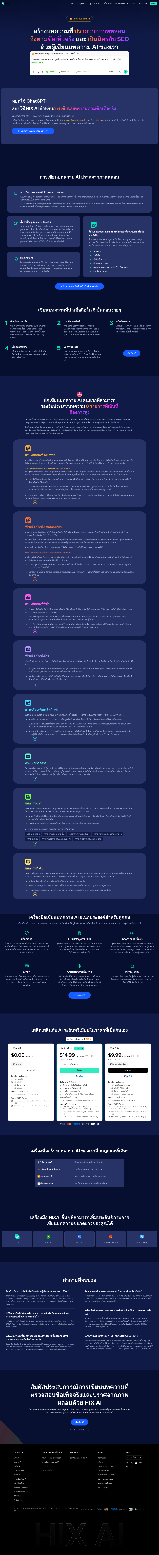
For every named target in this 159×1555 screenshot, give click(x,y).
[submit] (126, 72)
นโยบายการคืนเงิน (105, 1483)
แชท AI (17, 1458)
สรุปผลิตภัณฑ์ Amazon (40, 455)
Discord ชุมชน (103, 1487)
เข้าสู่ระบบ (143, 3)
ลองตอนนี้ (31, 1070)
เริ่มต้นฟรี (131, 353)
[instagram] (127, 1467)
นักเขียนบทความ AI (21, 1487)
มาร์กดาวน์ (65, 72)
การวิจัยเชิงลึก (19, 1470)
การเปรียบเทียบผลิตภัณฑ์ (41, 709)
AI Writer (48, 1242)
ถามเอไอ (17, 1496)
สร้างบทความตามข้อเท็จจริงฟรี (33, 131)
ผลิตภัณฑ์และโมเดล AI (78, 1458)
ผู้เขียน (100, 1462)
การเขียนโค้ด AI (20, 1479)
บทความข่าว (33, 803)
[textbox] (79, 63)
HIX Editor (79, 1242)
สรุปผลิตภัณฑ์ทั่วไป (37, 604)
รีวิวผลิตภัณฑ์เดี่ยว (37, 656)
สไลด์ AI (17, 1475)
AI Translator (142, 1242)
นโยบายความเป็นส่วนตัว (107, 1475)
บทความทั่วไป (34, 868)
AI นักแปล (18, 1500)
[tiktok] (131, 1467)
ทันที (111, 72)
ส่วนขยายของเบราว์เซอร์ (51, 1458)
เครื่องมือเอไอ (47, 1470)
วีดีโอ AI (17, 1466)
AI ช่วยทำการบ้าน (21, 1491)
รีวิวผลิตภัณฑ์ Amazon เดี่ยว (43, 527)
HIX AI (17, 1242)
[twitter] (131, 1463)
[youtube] (140, 1463)
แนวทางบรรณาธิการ (106, 1466)
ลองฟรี (153, 3)
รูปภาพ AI (17, 1462)
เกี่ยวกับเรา (102, 1458)
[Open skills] (42, 72)
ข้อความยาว (83, 72)
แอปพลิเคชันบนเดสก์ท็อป (51, 1462)
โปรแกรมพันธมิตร (105, 1470)
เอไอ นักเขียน (19, 1483)
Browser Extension (110, 1242)
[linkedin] (136, 1463)
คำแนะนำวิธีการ (35, 763)
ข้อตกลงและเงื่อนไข (105, 1479)
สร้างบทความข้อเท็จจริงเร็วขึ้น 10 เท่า (79, 286)
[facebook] (127, 1463)
